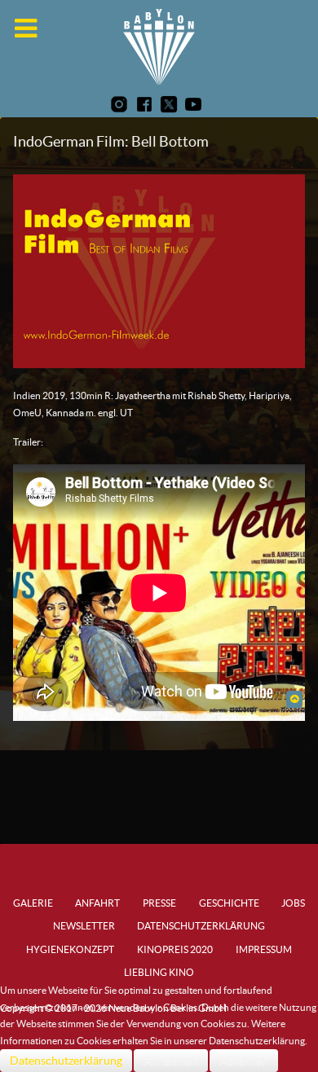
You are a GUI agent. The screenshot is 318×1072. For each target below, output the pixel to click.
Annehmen (171, 1060)
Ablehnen (243, 1060)
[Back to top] (294, 698)
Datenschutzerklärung (66, 1060)
